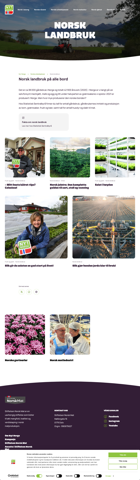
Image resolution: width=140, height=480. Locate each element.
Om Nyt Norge (12, 435)
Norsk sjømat (96, 10)
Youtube (113, 425)
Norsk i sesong (23, 10)
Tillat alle (123, 455)
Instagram (114, 421)
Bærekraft (111, 10)
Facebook (114, 416)
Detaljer (108, 476)
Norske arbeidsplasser (59, 10)
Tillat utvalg (123, 461)
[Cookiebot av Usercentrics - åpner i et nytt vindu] (13, 476)
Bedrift (122, 10)
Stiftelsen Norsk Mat (16, 443)
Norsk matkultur (80, 10)
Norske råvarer (40, 10)
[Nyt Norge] (9, 9)
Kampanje (10, 439)
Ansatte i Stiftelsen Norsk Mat (18, 447)
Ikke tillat (123, 467)
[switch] (59, 476)
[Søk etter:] (132, 10)
